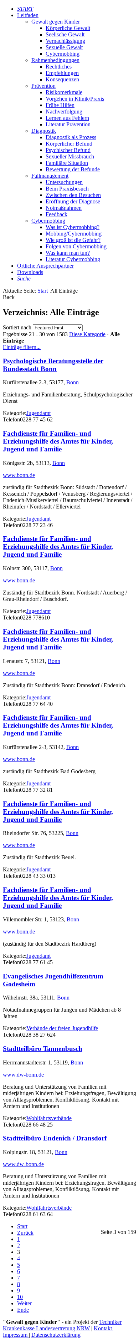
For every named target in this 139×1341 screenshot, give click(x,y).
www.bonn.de (19, 475)
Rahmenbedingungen (55, 60)
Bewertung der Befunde (73, 169)
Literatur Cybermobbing (73, 259)
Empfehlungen (62, 73)
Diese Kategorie (87, 334)
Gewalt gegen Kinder (55, 22)
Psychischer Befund (68, 150)
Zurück (25, 1233)
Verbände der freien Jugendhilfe (62, 1028)
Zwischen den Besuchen (73, 195)
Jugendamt (38, 413)
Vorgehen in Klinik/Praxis (75, 99)
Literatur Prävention (68, 124)
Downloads (30, 272)
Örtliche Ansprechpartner (45, 266)
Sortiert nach (17, 327)
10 (20, 1297)
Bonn (72, 382)
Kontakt (103, 1328)
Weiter (24, 1303)
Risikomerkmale (64, 92)
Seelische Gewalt (65, 34)
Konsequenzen (62, 79)
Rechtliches (59, 67)
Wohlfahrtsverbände (49, 1118)
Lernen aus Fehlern (67, 118)
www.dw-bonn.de (23, 1075)
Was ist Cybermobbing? (72, 227)
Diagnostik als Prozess (71, 137)
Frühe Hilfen (60, 105)
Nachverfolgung (64, 111)
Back (9, 297)
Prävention (43, 86)
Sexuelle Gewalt (64, 47)
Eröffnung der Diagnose (73, 201)
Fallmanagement (49, 176)
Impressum (16, 1335)
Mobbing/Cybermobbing (74, 234)
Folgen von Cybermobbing (76, 246)
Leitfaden (27, 15)
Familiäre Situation (67, 163)
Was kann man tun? (68, 253)
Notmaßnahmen (64, 208)
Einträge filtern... (22, 347)
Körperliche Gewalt (68, 28)
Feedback (56, 214)
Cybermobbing (62, 54)
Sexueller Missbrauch (70, 156)
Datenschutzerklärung (56, 1335)
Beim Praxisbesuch (67, 189)
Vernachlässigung (65, 41)
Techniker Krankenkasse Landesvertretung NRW (62, 1325)
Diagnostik (43, 131)
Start (42, 291)
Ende (23, 1310)
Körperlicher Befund (69, 144)
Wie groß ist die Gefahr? (73, 240)
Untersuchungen (64, 182)
